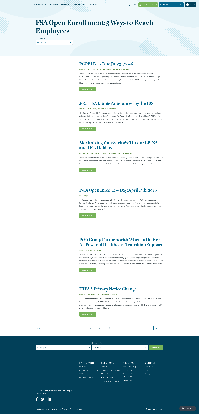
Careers (147, 370)
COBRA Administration (109, 374)
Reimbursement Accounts (88, 370)
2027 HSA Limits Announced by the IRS (116, 103)
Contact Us (92, 4)
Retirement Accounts (86, 377)
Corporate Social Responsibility (129, 375)
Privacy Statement (76, 409)
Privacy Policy (150, 374)
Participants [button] (38, 4)
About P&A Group (129, 366)
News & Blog (127, 380)
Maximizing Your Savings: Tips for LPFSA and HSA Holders (118, 145)
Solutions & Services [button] (58, 4)
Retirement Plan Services (110, 381)
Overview (82, 366)
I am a (38, 342)
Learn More (88, 89)
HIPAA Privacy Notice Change (108, 289)
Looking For (97, 342)
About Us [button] (77, 4)
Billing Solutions (107, 377)
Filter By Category (41, 38)
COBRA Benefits (85, 374)
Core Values (127, 370)
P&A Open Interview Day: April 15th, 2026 (118, 190)
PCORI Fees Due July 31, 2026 (106, 64)
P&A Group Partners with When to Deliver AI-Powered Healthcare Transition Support (120, 242)
